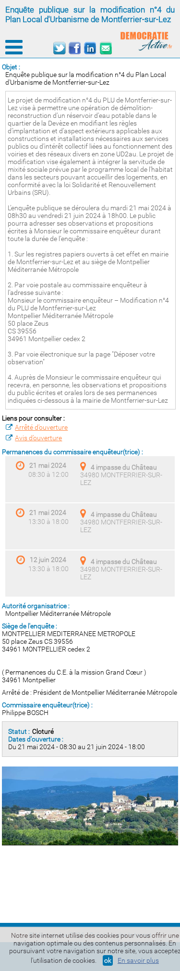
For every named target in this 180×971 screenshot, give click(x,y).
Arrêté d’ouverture (41, 427)
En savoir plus (138, 960)
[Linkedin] (90, 48)
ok (107, 960)
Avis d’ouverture (38, 438)
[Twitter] (59, 48)
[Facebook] (74, 48)
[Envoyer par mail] (105, 48)
